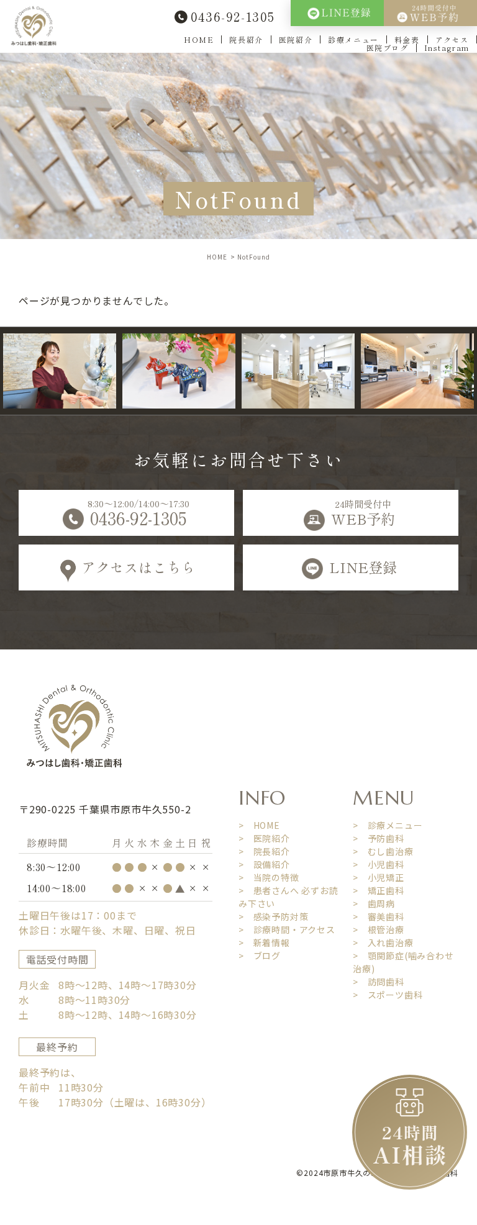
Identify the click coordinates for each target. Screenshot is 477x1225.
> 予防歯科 (378, 838)
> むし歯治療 (383, 851)
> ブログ (259, 955)
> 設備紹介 (264, 864)
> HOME (259, 825)
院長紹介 (246, 39)
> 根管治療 (378, 929)
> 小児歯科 (378, 864)
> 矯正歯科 (378, 890)
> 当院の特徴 (268, 877)
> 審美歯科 (378, 916)
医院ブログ (387, 47)
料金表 (407, 39)
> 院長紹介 (264, 851)
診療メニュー (353, 39)
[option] (162, 371)
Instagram (447, 47)
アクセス (452, 39)
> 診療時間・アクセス (286, 929)
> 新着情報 (264, 942)
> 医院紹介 (264, 838)
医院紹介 (295, 39)
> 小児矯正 (378, 877)
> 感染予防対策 (273, 916)
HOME (199, 39)
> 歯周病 (374, 903)
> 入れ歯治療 (383, 942)
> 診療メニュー (387, 825)
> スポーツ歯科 (387, 994)
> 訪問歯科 (378, 981)
